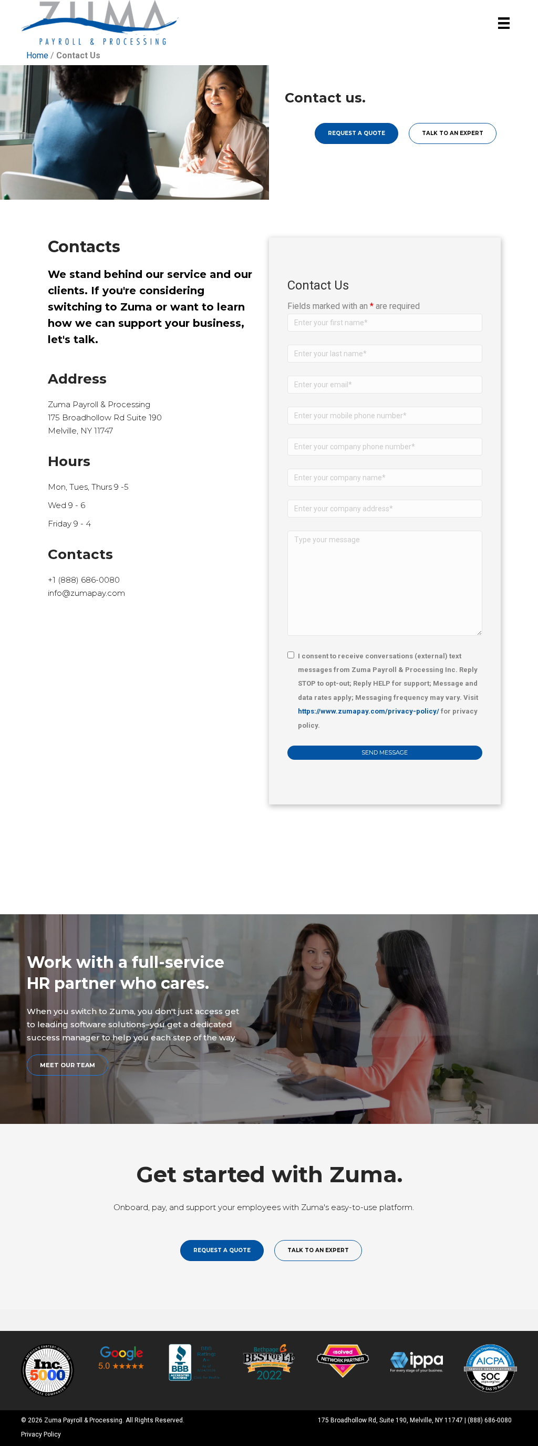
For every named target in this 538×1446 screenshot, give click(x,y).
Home (37, 55)
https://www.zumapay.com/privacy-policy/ (368, 711)
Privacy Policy (41, 1434)
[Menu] (504, 23)
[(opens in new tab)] (47, 1370)
